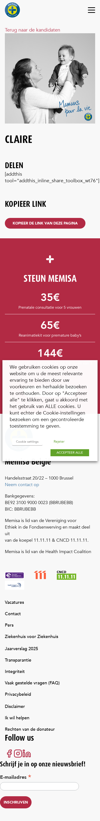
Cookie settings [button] (27, 442)
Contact (13, 614)
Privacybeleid (18, 694)
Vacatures (14, 602)
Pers (9, 625)
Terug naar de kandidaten (32, 30)
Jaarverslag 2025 (21, 649)
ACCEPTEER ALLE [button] (70, 452)
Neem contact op (22, 485)
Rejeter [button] (59, 441)
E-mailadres (15, 777)
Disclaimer (15, 707)
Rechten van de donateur (30, 729)
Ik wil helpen (17, 718)
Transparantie (18, 660)
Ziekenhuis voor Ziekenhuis (31, 637)
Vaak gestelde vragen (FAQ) (32, 683)
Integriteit (15, 672)
